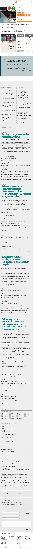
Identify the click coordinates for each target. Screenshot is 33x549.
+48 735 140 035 (26, 514)
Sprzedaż (10, 539)
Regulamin (18, 543)
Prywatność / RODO (18, 540)
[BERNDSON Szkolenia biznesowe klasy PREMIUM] (16, 3)
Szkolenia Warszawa (4, 541)
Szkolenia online (3, 537)
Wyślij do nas (26, 529)
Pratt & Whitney (27, 72)
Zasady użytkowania (19, 539)
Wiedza (26, 540)
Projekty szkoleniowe (4, 539)
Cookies (18, 542)
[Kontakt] (31, 1)
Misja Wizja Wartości (27, 538)
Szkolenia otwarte (3, 538)
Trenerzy (26, 539)
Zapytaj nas (29, 51)
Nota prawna (19, 537)
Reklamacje (18, 544)
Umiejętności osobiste (11, 540)
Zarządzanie (10, 537)
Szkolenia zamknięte (4, 540)
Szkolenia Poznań (3, 543)
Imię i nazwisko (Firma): (5, 511)
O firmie (26, 537)
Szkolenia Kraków (3, 542)
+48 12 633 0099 (26, 512)
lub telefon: (3, 516)
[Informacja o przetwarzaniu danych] (30, 529)
